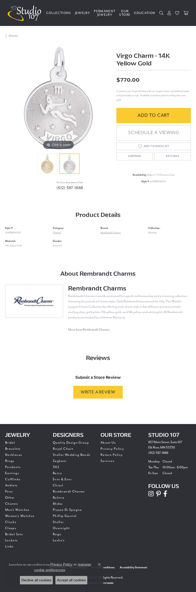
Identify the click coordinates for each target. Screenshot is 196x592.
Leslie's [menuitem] (59, 540)
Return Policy (112, 455)
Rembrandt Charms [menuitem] (69, 491)
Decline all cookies (36, 580)
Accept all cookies (71, 580)
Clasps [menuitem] (10, 528)
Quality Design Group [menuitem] (71, 443)
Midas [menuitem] (58, 504)
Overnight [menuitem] (61, 528)
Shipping (134, 156)
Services (107, 461)
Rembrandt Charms (111, 232)
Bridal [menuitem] (10, 443)
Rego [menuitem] (57, 534)
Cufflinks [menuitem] (12, 479)
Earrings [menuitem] (12, 473)
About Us (108, 443)
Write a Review (98, 392)
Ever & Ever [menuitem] (62, 479)
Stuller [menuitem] (58, 522)
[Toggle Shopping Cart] (185, 13)
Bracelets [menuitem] (12, 449)
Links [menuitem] (9, 546)
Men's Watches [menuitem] (17, 510)
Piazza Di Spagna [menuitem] (67, 510)
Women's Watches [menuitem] (19, 516)
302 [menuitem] (56, 467)
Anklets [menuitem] (11, 485)
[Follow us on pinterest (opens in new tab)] (158, 494)
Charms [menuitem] (11, 504)
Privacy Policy (112, 449)
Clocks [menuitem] (10, 522)
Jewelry (82, 13)
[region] (58, 98)
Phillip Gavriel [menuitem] (65, 516)
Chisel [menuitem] (58, 485)
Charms (13, 35)
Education (144, 13)
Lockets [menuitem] (11, 540)
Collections (58, 13)
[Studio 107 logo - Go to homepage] (25, 13)
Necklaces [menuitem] (13, 455)
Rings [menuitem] (10, 461)
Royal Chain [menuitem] (63, 449)
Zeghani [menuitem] (60, 461)
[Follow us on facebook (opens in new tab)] (165, 494)
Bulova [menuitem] (58, 498)
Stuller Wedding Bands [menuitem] (72, 455)
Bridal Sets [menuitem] (14, 534)
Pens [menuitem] (9, 491)
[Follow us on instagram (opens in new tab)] (151, 494)
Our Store (124, 13)
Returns (172, 156)
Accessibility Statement (133, 567)
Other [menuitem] (10, 498)
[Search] (161, 13)
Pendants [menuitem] (13, 467)
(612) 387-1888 (69, 187)
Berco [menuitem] (57, 473)
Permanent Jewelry (104, 13)
